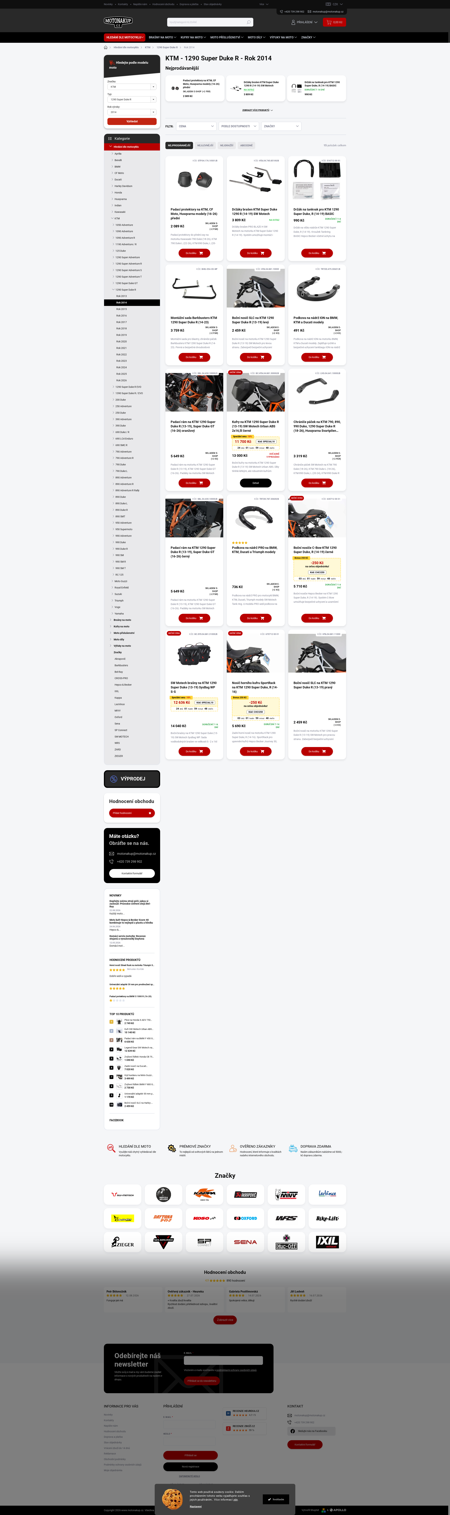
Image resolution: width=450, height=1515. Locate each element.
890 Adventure (123, 477)
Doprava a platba (189, 4)
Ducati (118, 179)
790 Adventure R (124, 458)
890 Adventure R (124, 484)
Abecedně (246, 145)
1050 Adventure (124, 225)
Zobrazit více (225, 1320)
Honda (118, 192)
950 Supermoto (123, 529)
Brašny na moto (122, 620)
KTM (117, 218)
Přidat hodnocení (122, 813)
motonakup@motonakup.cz (136, 853)
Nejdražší (226, 145)
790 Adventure (123, 451)
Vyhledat (132, 121)
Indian (118, 205)
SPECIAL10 (266, 441)
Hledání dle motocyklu (126, 146)
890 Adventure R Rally (127, 490)
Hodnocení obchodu (163, 4)
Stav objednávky (213, 4)
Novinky (108, 4)
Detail (256, 483)
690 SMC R (121, 445)
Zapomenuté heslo (189, 1476)
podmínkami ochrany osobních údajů (236, 1370)
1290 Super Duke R (125, 289)
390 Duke (120, 425)
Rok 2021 (121, 348)
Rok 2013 (121, 296)
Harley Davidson (123, 186)
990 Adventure (123, 535)
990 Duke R (121, 548)
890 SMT (120, 516)
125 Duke (120, 250)
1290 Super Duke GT (126, 283)
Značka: (111, 81)
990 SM (119, 555)
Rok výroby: (113, 106)
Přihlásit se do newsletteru (202, 1380)
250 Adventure (123, 406)
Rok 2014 (121, 302)
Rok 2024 (121, 367)
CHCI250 (317, 572)
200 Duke (120, 399)
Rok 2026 (121, 380)
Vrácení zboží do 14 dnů (117, 1448)
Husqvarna (121, 199)
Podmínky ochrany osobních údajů (123, 1464)
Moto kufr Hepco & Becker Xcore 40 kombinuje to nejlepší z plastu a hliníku (131, 921)
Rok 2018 (121, 328)
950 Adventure (123, 522)
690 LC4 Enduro (124, 438)
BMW (117, 166)
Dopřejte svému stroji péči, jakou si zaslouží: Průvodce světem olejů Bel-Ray (130, 904)
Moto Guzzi (121, 581)
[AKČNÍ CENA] (255, 394)
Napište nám (140, 4)
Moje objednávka (113, 1470)
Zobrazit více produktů (255, 110)
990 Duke (120, 542)
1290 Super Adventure (127, 257)
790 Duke (120, 464)
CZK (335, 4)
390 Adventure (123, 419)
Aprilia (118, 153)
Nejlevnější (205, 145)
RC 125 (119, 574)
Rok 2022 (121, 354)
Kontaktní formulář (132, 873)
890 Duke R (121, 510)
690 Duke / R (122, 432)
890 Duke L (121, 503)
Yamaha (119, 613)
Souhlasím (278, 1499)
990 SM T (120, 568)
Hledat (248, 22)
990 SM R (120, 561)
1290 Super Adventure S (128, 270)
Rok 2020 (121, 341)
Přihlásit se (191, 1455)
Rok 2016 (121, 315)
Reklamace (110, 1453)
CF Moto (119, 173)
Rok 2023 (121, 360)
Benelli (118, 160)
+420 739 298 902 (129, 861)
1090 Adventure (124, 231)
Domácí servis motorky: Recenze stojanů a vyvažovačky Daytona (128, 937)
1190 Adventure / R (126, 244)
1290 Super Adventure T (128, 276)
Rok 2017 (121, 322)
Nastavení (196, 1506)
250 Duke (120, 412)
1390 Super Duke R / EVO (129, 393)
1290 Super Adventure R (128, 263)
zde (235, 1499)
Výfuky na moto (122, 645)
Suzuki (118, 594)
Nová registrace (190, 1466)
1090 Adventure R (125, 237)
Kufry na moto (121, 626)
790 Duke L (121, 471)
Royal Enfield (122, 587)
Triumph (119, 600)
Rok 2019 (121, 335)
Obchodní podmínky (115, 1459)
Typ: (109, 94)
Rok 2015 (121, 309)
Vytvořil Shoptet (310, 1510)
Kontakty (123, 4)
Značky (118, 652)
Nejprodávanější (179, 145)
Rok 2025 (121, 373)
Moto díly (119, 639)
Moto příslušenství (124, 633)
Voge (117, 607)
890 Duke (120, 496)
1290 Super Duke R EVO (128, 386)
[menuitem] (124, 37)
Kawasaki (120, 212)
